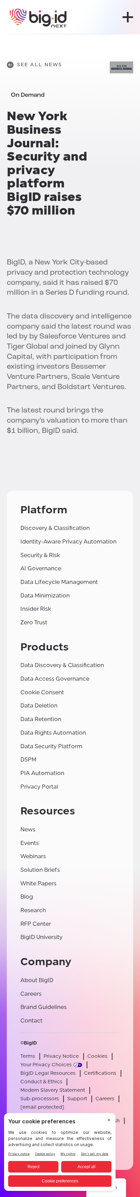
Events (29, 843)
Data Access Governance (54, 679)
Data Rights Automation (53, 733)
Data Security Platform (51, 746)
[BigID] (38, 17)
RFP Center (35, 924)
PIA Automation (42, 773)
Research (33, 910)
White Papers (38, 883)
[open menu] (127, 17)
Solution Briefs (40, 870)
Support (77, 1099)
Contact (31, 1020)
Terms (27, 1056)
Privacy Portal (39, 787)
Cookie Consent (42, 692)
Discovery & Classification (55, 528)
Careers (30, 994)
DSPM (28, 759)
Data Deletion (38, 705)
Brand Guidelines (43, 1007)
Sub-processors (39, 1099)
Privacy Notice (61, 1056)
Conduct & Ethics (41, 1082)
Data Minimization (45, 595)
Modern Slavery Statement (52, 1090)
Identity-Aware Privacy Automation (68, 541)
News (27, 829)
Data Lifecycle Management (59, 582)
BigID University (41, 937)
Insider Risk (35, 609)
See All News (39, 65)
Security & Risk (40, 555)
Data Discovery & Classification (62, 665)
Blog (26, 897)
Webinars (33, 856)
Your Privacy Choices (46, 1065)
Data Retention (40, 719)
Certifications (100, 1073)
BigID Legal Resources (47, 1073)
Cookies (97, 1056)
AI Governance (40, 568)
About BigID (36, 980)
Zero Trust (33, 622)
